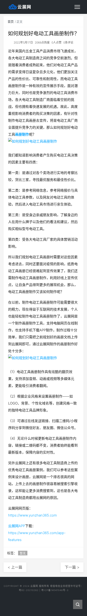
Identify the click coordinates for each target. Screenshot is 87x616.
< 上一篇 (15, 567)
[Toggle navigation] (77, 7)
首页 (11, 21)
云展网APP (16, 526)
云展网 (34, 586)
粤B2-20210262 (29, 590)
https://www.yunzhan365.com (32, 515)
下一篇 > (72, 567)
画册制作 (22, 134)
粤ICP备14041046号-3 (54, 590)
